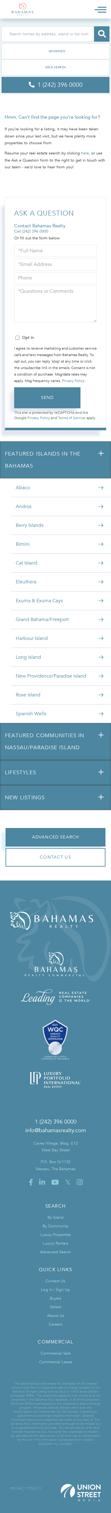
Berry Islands (29, 525)
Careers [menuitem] (55, 1324)
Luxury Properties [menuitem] (55, 1235)
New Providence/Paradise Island (51, 676)
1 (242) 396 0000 (55, 1122)
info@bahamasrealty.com (55, 1130)
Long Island (28, 657)
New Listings (25, 797)
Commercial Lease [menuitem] (55, 1362)
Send (47, 398)
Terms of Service (71, 417)
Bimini (23, 544)
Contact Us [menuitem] (55, 1281)
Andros (23, 506)
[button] (101, 34)
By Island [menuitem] (55, 1217)
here (85, 153)
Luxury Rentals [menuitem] (55, 1243)
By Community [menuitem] (55, 1226)
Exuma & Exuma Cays (39, 600)
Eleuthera (26, 581)
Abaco (23, 487)
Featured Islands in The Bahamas (43, 459)
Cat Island (26, 563)
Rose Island (28, 694)
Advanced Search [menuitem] (55, 1252)
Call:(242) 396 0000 (31, 231)
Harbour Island (32, 638)
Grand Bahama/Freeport (42, 619)
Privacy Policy (73, 380)
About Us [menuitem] (55, 1315)
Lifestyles (20, 772)
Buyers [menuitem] (55, 1298)
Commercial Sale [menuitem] (56, 1353)
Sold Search (55, 67)
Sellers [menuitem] (55, 1307)
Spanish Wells (31, 713)
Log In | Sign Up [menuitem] (55, 1289)
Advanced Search (55, 51)
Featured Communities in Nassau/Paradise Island (44, 741)
